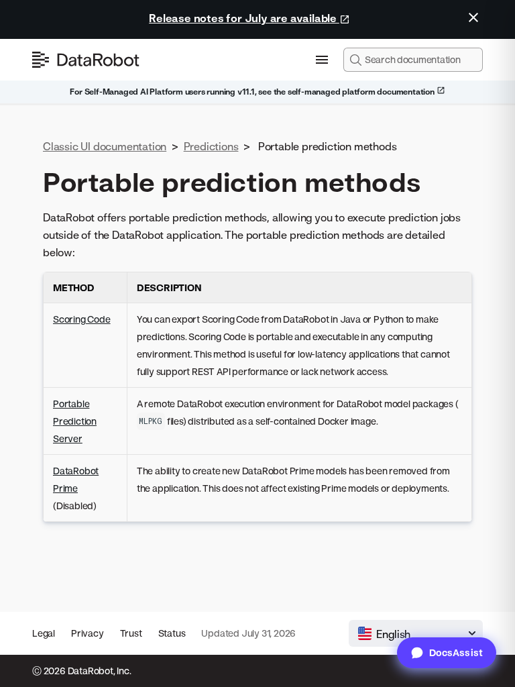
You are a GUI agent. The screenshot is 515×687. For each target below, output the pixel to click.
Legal (43, 633)
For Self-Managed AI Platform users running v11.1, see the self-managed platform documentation (253, 92)
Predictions (211, 146)
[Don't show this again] (473, 17)
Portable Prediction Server (75, 421)
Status (172, 633)
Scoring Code (82, 319)
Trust (131, 633)
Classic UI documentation (104, 146)
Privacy (87, 633)
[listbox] (416, 633)
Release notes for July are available (244, 18)
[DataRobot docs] (85, 59)
